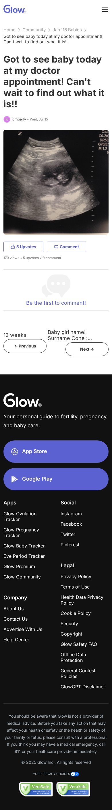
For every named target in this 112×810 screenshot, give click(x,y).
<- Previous (25, 345)
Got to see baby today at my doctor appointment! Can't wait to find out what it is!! (52, 39)
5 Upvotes (26, 246)
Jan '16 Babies (67, 29)
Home (9, 29)
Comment (69, 246)
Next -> (87, 349)
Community (34, 29)
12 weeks (14, 335)
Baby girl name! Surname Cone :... (70, 335)
